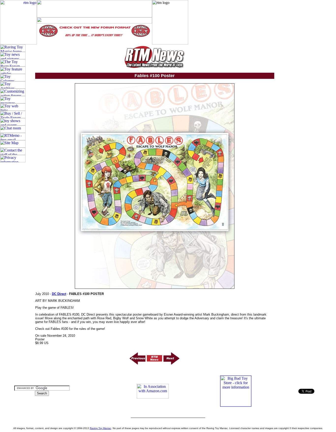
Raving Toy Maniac (100, 428)
